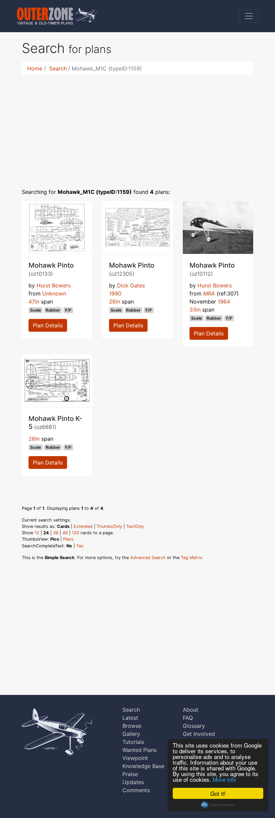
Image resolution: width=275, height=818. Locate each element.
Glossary (194, 725)
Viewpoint (135, 758)
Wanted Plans (139, 750)
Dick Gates (131, 285)
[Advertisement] (137, 127)
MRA (209, 293)
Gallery (131, 733)
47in (34, 301)
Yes (80, 545)
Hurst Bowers (54, 285)
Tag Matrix (191, 557)
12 (37, 532)
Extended (83, 526)
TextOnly (135, 526)
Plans (68, 539)
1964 (224, 301)
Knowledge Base (143, 766)
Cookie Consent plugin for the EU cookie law (218, 805)
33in (195, 309)
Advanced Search (148, 557)
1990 (115, 293)
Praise (130, 774)
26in (114, 301)
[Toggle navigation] (248, 16)
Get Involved (199, 733)
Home (34, 68)
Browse (131, 725)
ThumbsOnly (109, 526)
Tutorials (133, 742)
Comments (136, 790)
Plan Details (48, 325)
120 (75, 532)
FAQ (188, 717)
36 (55, 532)
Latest (130, 717)
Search (58, 68)
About (190, 709)
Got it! (218, 793)
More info (224, 779)
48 (65, 532)
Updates (133, 782)
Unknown (54, 293)
